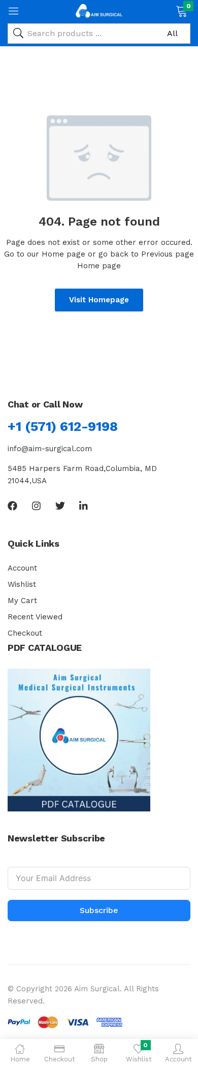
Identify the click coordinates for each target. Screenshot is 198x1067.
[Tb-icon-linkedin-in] (84, 506)
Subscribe (99, 910)
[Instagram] (36, 506)
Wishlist (22, 584)
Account (22, 568)
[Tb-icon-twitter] (60, 506)
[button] (181, 10)
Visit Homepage (99, 299)
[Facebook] (12, 506)
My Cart (22, 600)
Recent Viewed (35, 616)
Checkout (25, 633)
